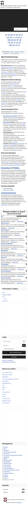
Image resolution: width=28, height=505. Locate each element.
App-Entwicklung (6, 271)
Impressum (5, 301)
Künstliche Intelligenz (8, 190)
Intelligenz (18, 100)
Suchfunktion (4, 236)
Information (7, 471)
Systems (11, 68)
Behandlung (5, 168)
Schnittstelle (7, 461)
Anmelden (14, 357)
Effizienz (3, 103)
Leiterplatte (6, 457)
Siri (11, 117)
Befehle (23, 68)
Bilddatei (6, 476)
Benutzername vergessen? (9, 362)
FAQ (3, 296)
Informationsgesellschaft (10, 452)
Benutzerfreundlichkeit (14, 165)
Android (17, 117)
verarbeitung (16, 85)
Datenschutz (4, 205)
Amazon (24, 122)
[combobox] (20, 29)
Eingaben (14, 75)
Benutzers (3, 106)
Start (3, 292)
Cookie (6, 474)
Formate (3, 88)
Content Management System (11, 470)
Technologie (4, 72)
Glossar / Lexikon (6, 294)
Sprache (10, 87)
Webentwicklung (8, 460)
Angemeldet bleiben (9, 349)
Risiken (16, 168)
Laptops (13, 143)
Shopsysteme (7, 466)
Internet (14, 150)
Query (5, 448)
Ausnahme (6, 450)
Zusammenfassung (8, 193)
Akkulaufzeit (4, 250)
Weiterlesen (20, 221)
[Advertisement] (14, 17)
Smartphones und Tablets (10, 116)
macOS (12, 145)
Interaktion (5, 161)
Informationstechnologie (7, 67)
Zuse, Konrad (7, 465)
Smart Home (6, 122)
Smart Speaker (5, 230)
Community (6, 453)
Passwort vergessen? (7, 360)
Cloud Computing (6, 278)
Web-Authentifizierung (15, 352)
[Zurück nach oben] (25, 502)
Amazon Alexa (5, 223)
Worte (3, 93)
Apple (23, 124)
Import (6, 478)
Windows (5, 145)
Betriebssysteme (20, 143)
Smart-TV (4, 257)
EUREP (5, 458)
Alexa (10, 124)
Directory (5, 447)
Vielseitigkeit (4, 264)
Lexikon (5, 298)
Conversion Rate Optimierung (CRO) (13, 455)
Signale (24, 91)
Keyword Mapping (8, 468)
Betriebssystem (8, 463)
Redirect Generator (9, 473)
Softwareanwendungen (10, 73)
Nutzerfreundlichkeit (7, 243)
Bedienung (17, 163)
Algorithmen (12, 83)
